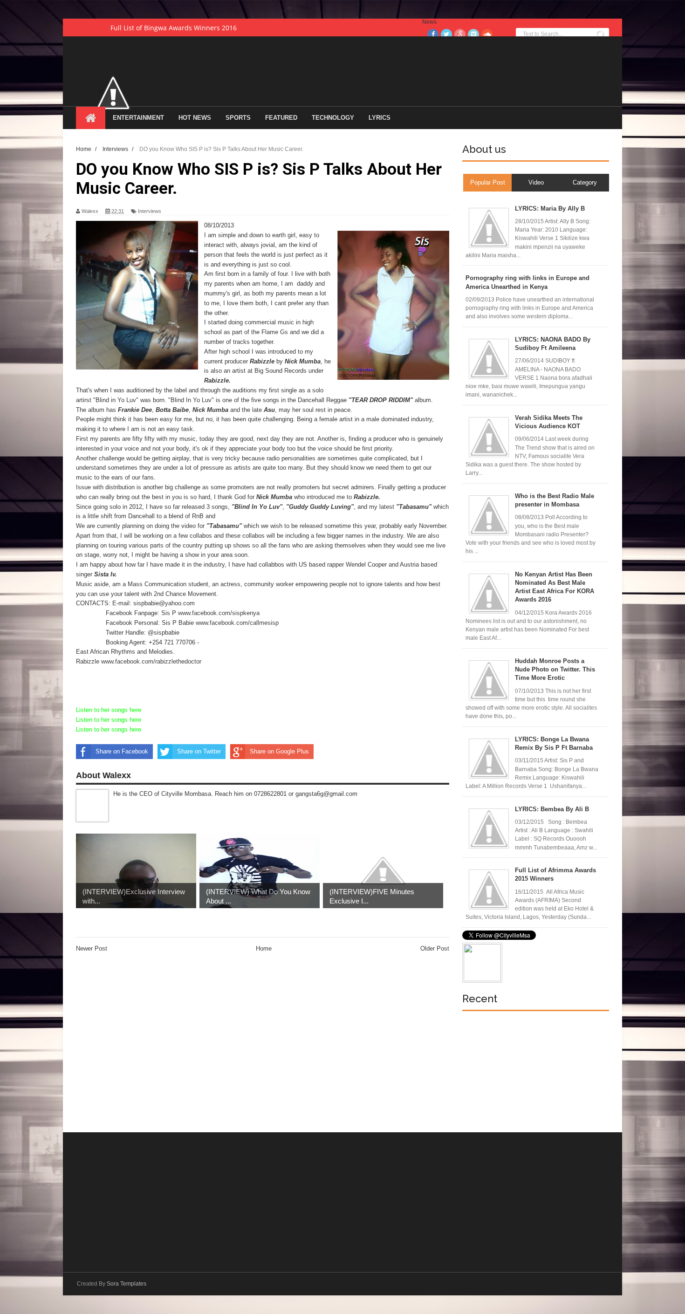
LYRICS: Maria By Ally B (550, 208)
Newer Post (91, 948)
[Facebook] (432, 34)
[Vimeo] (473, 34)
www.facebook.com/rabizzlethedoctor (151, 661)
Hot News (194, 117)
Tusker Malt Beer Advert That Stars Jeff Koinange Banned (199, 27)
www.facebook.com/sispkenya (219, 612)
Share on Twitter (199, 751)
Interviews (149, 211)
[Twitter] (446, 34)
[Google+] (460, 34)
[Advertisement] (532, 1071)
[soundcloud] (487, 34)
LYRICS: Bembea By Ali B (552, 809)
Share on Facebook (122, 751)
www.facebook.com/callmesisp (237, 622)
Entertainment (138, 117)
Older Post (434, 948)
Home (264, 948)
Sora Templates (126, 1283)
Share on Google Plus (279, 751)
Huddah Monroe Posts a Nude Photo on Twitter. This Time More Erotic (555, 669)
